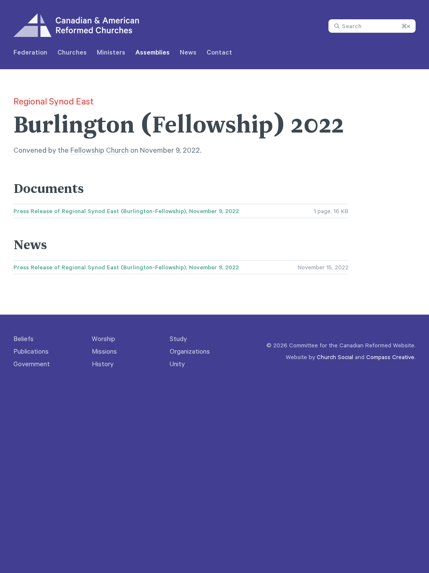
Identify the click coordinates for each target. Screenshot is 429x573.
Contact (219, 52)
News (188, 52)
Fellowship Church (99, 149)
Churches (72, 52)
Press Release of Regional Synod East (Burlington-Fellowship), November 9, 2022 (126, 211)
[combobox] (372, 26)
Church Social (335, 356)
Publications (31, 351)
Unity (177, 363)
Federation (30, 52)
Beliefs (23, 338)
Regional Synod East (53, 101)
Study (178, 338)
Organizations (190, 351)
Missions (104, 351)
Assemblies (152, 52)
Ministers (111, 52)
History (103, 363)
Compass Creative (390, 356)
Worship (103, 338)
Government (31, 363)
